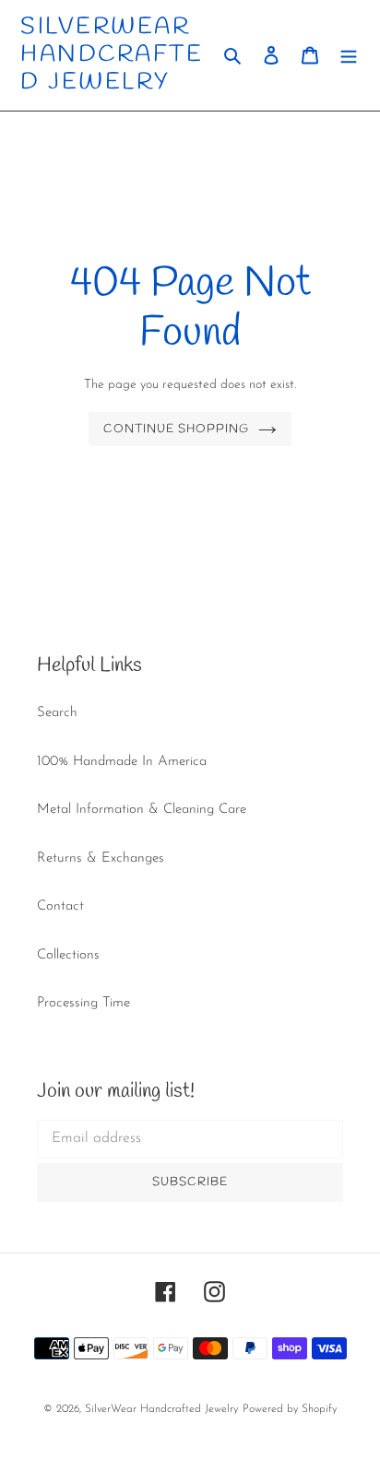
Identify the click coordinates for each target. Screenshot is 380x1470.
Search (57, 713)
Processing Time (83, 1003)
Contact (60, 906)
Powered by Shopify (290, 1409)
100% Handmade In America (122, 762)
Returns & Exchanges (100, 858)
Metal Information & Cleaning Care (141, 810)
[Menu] (348, 56)
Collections (68, 955)
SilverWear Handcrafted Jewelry (111, 55)
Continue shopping (176, 429)
